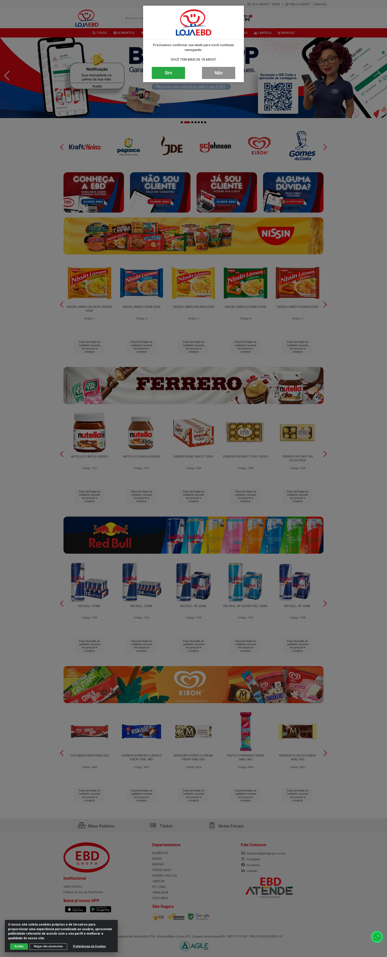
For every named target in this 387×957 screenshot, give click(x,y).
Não (218, 72)
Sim (168, 72)
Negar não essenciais (48, 946)
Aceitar (19, 946)
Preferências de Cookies (89, 946)
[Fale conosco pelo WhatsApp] (377, 937)
